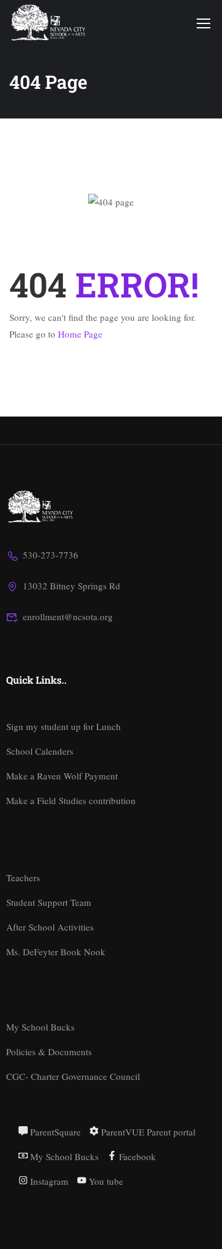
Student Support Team (48, 902)
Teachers (23, 877)
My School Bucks (40, 1027)
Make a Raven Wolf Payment (62, 776)
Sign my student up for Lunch (63, 726)
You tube (104, 1181)
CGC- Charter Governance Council (73, 1076)
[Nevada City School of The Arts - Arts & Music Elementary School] (49, 22)
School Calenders (39, 751)
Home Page (80, 334)
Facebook (136, 1156)
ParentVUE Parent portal (147, 1132)
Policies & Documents (49, 1051)
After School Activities (50, 927)
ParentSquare (54, 1132)
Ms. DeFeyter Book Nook (55, 951)
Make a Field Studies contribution (71, 800)
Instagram (48, 1181)
